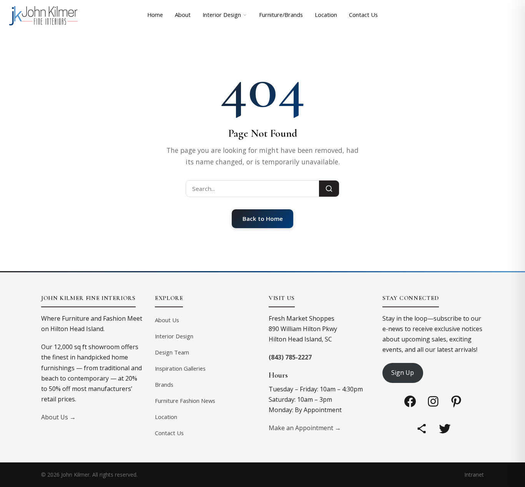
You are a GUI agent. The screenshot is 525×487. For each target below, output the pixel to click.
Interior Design (222, 14)
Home (155, 14)
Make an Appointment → (305, 428)
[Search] (329, 189)
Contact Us (363, 14)
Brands (164, 384)
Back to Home (263, 218)
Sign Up (402, 372)
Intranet (474, 474)
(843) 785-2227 (290, 357)
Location (326, 14)
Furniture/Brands (281, 14)
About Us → (58, 417)
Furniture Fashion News (185, 400)
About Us (167, 320)
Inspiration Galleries (180, 368)
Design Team (172, 352)
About (183, 14)
